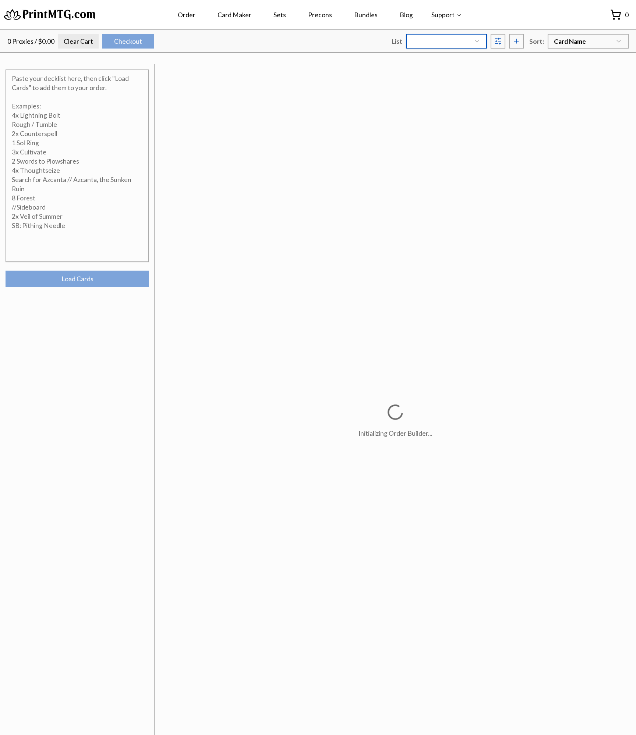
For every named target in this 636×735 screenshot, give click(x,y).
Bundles (366, 15)
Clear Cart (78, 41)
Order (186, 15)
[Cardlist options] (498, 41)
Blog (406, 15)
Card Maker (234, 15)
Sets (279, 15)
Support (443, 15)
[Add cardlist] (516, 41)
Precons (320, 15)
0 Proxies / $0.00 (30, 41)
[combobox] (446, 41)
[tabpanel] (77, 178)
